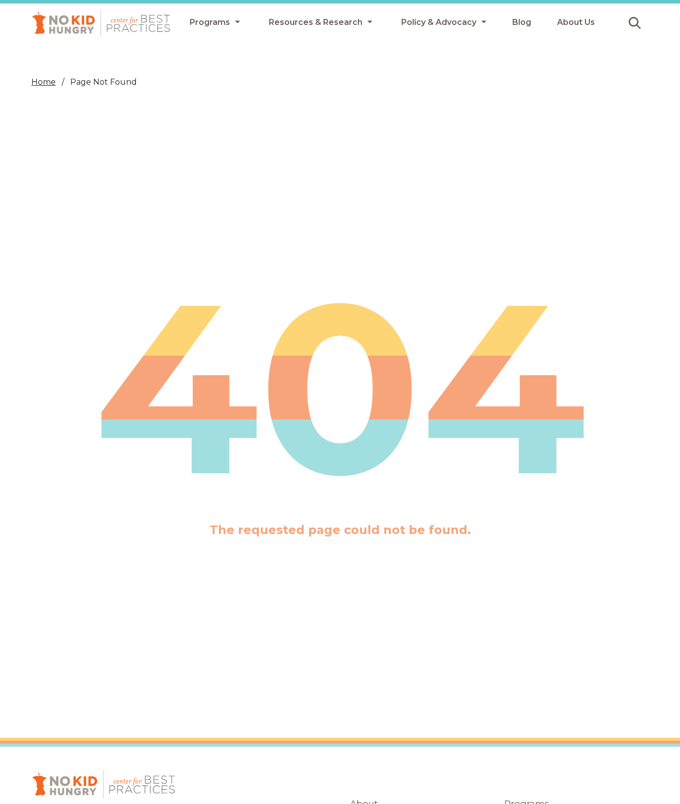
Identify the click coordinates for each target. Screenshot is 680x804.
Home (43, 82)
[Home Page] (101, 23)
